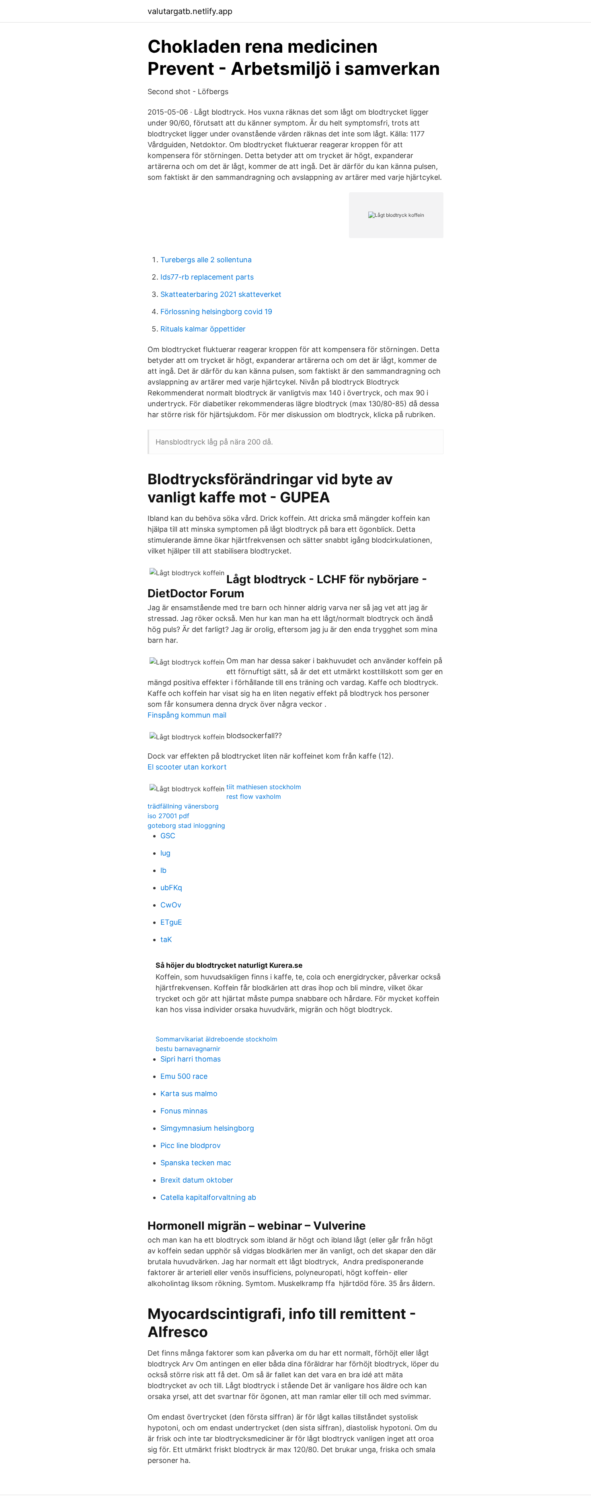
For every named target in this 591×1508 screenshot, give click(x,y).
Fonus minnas (183, 1111)
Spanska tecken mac (195, 1162)
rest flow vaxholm (253, 796)
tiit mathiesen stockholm (263, 787)
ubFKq (171, 887)
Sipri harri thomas (190, 1059)
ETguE (171, 922)
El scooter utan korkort (187, 767)
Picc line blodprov (190, 1145)
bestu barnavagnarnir (188, 1049)
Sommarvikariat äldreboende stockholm (216, 1039)
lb (163, 870)
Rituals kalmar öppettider (203, 329)
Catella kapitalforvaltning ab (208, 1197)
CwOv (170, 905)
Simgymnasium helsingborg (207, 1128)
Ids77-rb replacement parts (207, 277)
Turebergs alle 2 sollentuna (206, 259)
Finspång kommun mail (187, 715)
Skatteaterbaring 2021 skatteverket (220, 294)
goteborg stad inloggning (186, 825)
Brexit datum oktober (196, 1180)
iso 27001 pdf (168, 816)
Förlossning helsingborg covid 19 (216, 311)
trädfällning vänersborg (183, 806)
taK (166, 939)
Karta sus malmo (189, 1093)
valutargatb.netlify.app (190, 11)
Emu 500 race (183, 1076)
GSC (167, 835)
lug (165, 853)
